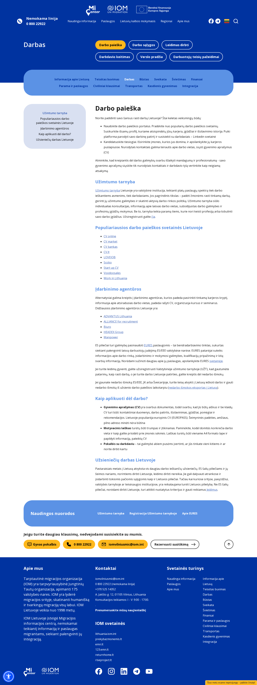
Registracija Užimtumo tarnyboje (153, 513)
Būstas (144, 79)
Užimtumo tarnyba (54, 113)
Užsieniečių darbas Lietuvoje (55, 140)
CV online (110, 236)
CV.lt (106, 252)
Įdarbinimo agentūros (54, 128)
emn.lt (99, 644)
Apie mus (183, 21)
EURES (148, 345)
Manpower (111, 337)
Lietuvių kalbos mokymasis (137, 21)
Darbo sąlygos (143, 45)
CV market (110, 241)
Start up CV (111, 268)
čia (153, 217)
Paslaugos (108, 21)
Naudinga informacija (82, 21)
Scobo (108, 262)
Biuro (107, 327)
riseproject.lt (103, 660)
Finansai (197, 79)
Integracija (190, 86)
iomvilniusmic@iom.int (126, 544)
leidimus (211, 490)
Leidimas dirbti (177, 45)
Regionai (166, 21)
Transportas (133, 86)
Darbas (129, 79)
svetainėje (216, 361)
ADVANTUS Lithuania (118, 316)
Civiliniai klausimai (106, 86)
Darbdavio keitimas (114, 57)
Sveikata (160, 79)
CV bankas (110, 247)
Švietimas (179, 79)
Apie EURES (189, 513)
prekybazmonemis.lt (108, 639)
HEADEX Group (113, 332)
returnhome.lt (104, 655)
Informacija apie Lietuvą (72, 79)
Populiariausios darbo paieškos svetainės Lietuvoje (55, 121)
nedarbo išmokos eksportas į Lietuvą (193, 388)
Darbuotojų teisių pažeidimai (196, 57)
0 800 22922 (82, 544)
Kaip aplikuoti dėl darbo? (55, 134)
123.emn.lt (102, 649)
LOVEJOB (110, 257)
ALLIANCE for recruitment (121, 321)
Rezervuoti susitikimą (171, 544)
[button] (8, 676)
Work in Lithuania (115, 278)
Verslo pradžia (151, 57)
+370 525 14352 (105, 589)
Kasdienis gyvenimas (162, 86)
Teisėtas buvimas (107, 79)
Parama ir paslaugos (73, 86)
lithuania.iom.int (105, 634)
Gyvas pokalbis (44, 544)
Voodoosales (112, 273)
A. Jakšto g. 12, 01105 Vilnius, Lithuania (120, 594)
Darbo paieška (110, 45)
